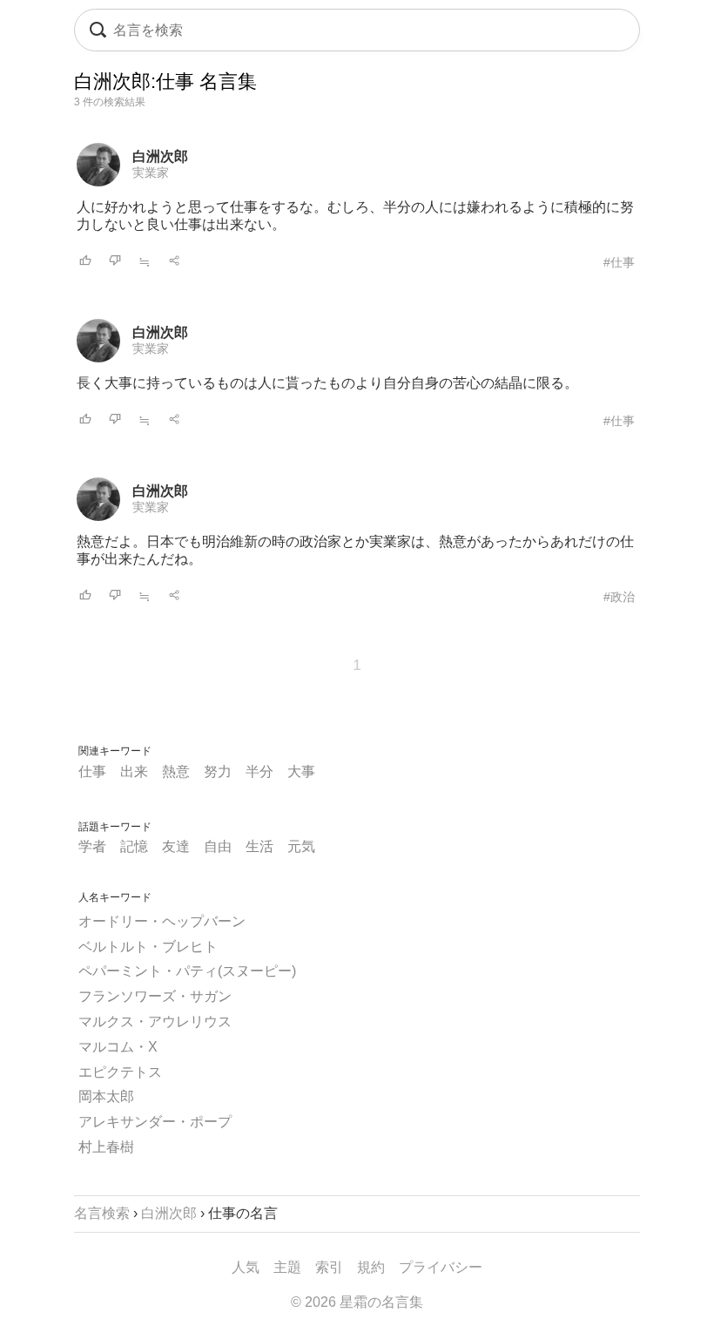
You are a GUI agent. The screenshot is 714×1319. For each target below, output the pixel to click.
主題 (287, 1267)
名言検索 (102, 1213)
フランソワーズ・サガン (155, 996)
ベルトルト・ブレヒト (148, 946)
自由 (218, 846)
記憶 (134, 846)
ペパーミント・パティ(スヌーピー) (187, 971)
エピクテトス (120, 1072)
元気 (301, 846)
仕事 (92, 771)
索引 (329, 1267)
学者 (92, 846)
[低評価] (115, 261)
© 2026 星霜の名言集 (357, 1302)
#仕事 (619, 262)
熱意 (176, 771)
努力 (218, 771)
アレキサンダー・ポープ (155, 1121)
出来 (134, 771)
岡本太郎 (106, 1096)
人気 (245, 1267)
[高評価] (85, 261)
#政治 (619, 597)
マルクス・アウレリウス (155, 1021)
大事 (301, 771)
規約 (371, 1267)
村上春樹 (106, 1147)
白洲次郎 (160, 156)
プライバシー (440, 1267)
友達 (176, 846)
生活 (259, 846)
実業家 (150, 172)
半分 (259, 771)
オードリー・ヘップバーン (162, 921)
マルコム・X (118, 1046)
